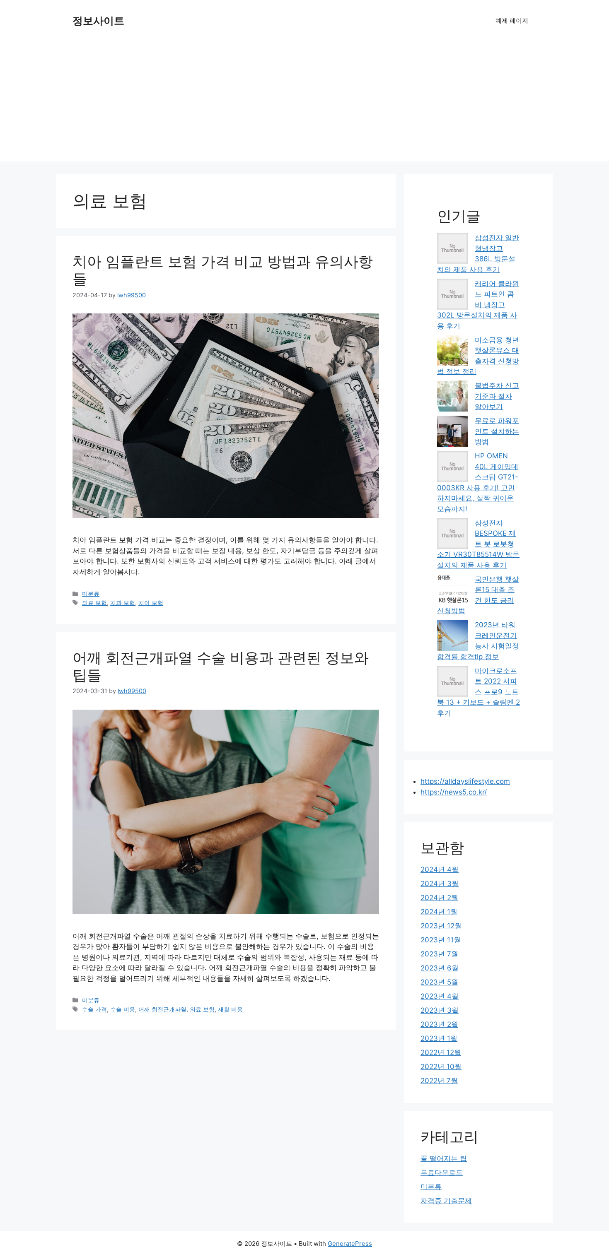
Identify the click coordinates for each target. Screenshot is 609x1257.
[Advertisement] (304, 103)
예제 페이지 (511, 20)
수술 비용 (122, 1009)
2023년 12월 (441, 926)
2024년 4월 (439, 869)
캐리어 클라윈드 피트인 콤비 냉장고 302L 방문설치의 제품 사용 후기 (478, 304)
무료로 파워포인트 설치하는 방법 (497, 431)
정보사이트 (98, 20)
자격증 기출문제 (446, 1201)
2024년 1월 (438, 912)
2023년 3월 (439, 1010)
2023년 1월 (438, 1038)
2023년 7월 (439, 954)
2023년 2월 (439, 1024)
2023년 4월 (439, 996)
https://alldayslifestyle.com (465, 781)
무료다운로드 (441, 1172)
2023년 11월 (440, 940)
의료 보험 (94, 602)
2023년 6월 (439, 968)
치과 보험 (122, 602)
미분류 (90, 593)
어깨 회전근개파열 (162, 1009)
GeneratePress (350, 1243)
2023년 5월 (439, 982)
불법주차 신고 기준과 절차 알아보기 (497, 396)
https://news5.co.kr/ (453, 792)
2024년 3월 (439, 883)
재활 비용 (230, 1009)
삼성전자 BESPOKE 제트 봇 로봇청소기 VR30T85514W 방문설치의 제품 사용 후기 (478, 544)
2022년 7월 (439, 1080)
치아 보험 (150, 602)
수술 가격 (94, 1009)
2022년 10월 (441, 1066)
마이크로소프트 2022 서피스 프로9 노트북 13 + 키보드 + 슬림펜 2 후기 (478, 692)
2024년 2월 (439, 897)
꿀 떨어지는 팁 (443, 1158)
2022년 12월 (440, 1052)
